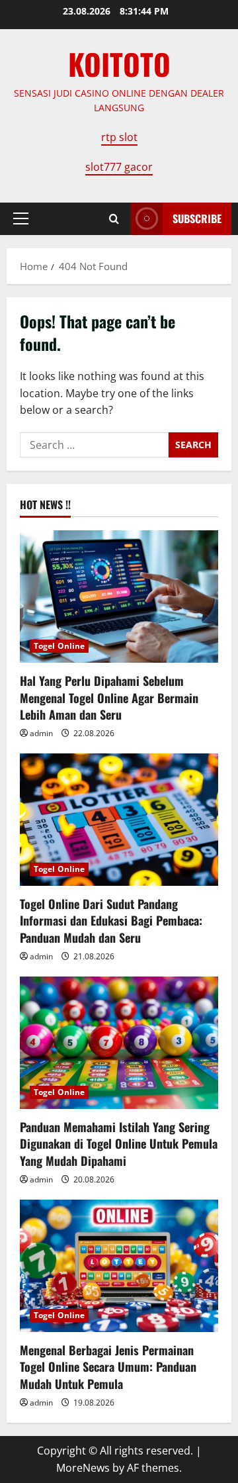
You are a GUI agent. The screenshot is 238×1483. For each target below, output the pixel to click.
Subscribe (197, 218)
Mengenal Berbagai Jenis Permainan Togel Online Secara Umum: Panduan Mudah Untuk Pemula (108, 1366)
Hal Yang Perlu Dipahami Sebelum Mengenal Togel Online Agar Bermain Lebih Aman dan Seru (109, 697)
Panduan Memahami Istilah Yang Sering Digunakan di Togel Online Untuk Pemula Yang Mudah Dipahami (119, 1143)
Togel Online (59, 645)
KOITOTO (119, 63)
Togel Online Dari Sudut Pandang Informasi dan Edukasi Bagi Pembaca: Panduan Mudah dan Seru (111, 920)
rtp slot (119, 137)
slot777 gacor (119, 167)
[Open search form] (114, 219)
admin (41, 733)
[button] (21, 218)
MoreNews (83, 1467)
